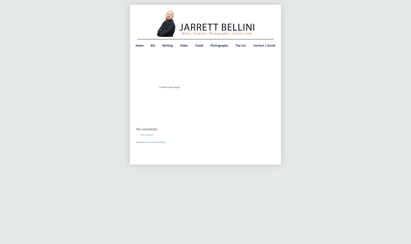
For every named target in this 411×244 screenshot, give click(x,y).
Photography (219, 45)
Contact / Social (264, 45)
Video (184, 45)
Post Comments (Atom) (156, 142)
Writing (167, 45)
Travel (199, 45)
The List (240, 45)
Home (140, 45)
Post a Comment (147, 135)
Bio (153, 45)
